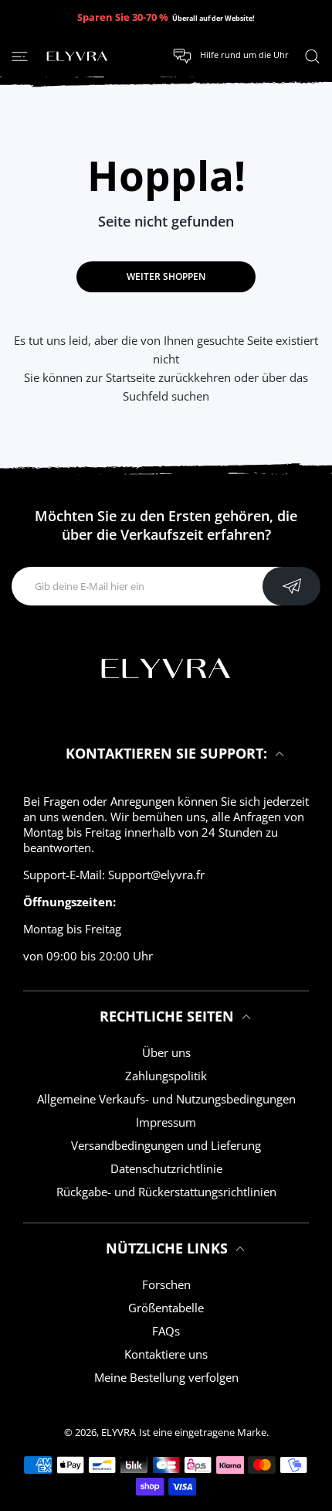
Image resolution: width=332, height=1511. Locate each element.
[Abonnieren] (291, 586)
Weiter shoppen (166, 276)
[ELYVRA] (77, 56)
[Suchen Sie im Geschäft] (312, 56)
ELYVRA (118, 1432)
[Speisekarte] (20, 56)
